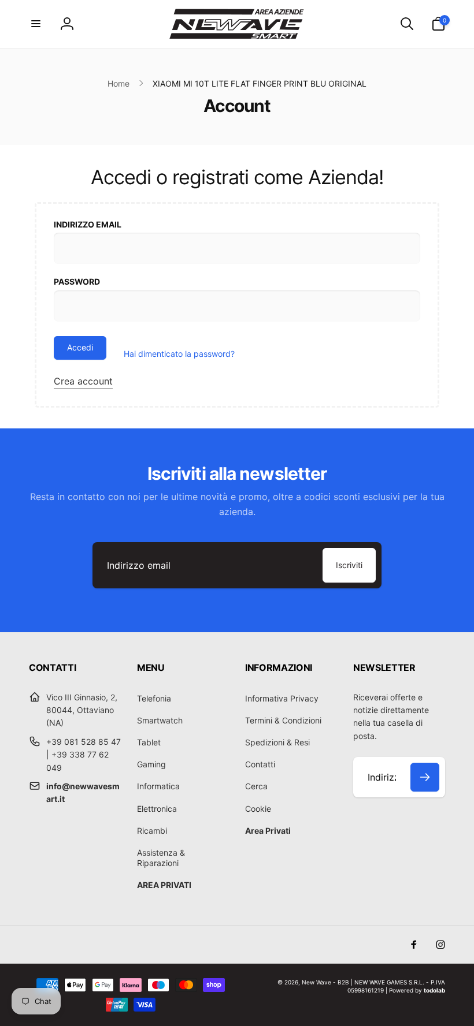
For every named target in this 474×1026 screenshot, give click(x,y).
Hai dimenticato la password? (179, 354)
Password (77, 281)
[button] (36, 23)
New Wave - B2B (325, 982)
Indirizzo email (87, 224)
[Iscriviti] (424, 777)
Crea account (83, 381)
